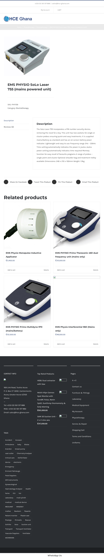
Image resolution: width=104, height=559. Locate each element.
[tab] (16, 121)
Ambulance (9, 444)
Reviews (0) (9, 127)
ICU (14, 493)
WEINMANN (9, 538)
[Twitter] (9, 422)
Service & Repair (79, 424)
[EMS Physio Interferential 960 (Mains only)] (76, 299)
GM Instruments (11, 480)
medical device (21, 502)
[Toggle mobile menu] (99, 18)
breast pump (20, 449)
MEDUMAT (9, 507)
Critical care (9, 458)
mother (8, 511)
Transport (9, 529)
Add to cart (11, 270)
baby (19, 444)
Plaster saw (25, 516)
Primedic (18, 520)
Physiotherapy (78, 418)
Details (46, 270)
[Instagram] (12, 422)
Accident (8, 440)
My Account (77, 411)
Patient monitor (11, 516)
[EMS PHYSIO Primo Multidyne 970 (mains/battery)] (27, 299)
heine (7, 493)
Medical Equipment (80, 405)
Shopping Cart (78, 430)
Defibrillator (22, 458)
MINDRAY (19, 507)
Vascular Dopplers (12, 533)
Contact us (77, 386)
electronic (17, 462)
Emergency (9, 467)
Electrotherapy (22, 108)
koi (20, 493)
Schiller (8, 524)
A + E (74, 380)
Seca (16, 524)
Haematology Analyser (13, 489)
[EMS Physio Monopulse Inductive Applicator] (27, 225)
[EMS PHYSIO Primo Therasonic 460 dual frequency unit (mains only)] (76, 225)
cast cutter (9, 453)
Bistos (26, 444)
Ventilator (26, 533)
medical (8, 502)
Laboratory (9, 498)
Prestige (8, 520)
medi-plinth (21, 498)
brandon (8, 449)
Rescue (28, 520)
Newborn (17, 511)
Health (28, 489)
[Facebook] (5, 422)
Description (9, 120)
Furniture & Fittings (81, 393)
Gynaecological (11, 484)
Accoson (18, 440)
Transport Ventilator (23, 529)
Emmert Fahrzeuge (12, 471)
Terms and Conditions (81, 436)
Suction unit (26, 524)
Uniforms (76, 442)
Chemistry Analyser (24, 453)
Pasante (27, 511)
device (7, 462)
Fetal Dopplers (10, 475)
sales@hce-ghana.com (60, 3)
